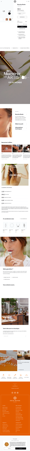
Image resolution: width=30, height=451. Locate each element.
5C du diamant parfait (18, 407)
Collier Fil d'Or (17, 229)
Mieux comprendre (19, 405)
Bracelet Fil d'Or (11, 229)
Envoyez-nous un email (15, 388)
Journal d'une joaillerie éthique (6, 431)
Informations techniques (19, 128)
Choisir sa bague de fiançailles (19, 417)
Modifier (26, 21)
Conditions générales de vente (15, 440)
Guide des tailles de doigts (19, 414)
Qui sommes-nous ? (5, 424)
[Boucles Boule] (3, 19)
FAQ (16, 431)
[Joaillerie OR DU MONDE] (15, 399)
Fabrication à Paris (5, 427)
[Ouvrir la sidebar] (1, 1)
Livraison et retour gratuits (19, 424)
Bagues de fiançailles (5, 407)
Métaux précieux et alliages (19, 410)
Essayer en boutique (22, 28)
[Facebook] (12, 393)
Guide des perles (18, 420)
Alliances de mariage (5, 408)
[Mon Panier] (28, 1)
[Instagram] (18, 393)
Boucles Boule (19, 114)
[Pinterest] (15, 393)
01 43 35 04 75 (15, 385)
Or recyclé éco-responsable (6, 430)
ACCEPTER (20, 448)
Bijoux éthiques (4, 410)
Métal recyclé (19, 124)
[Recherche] (26, 1)
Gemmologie (17, 411)
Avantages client (18, 422)
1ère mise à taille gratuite (19, 427)
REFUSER (9, 448)
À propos (4, 405)
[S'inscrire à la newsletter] (15, 364)
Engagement (4, 422)
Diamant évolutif (18, 430)
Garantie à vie (17, 428)
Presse (3, 414)
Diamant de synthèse (18, 408)
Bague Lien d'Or (23, 229)
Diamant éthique (5, 428)
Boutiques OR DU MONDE (6, 411)
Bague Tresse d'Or (5, 229)
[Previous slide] (28, 149)
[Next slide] (12, 18)
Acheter (22, 26)
